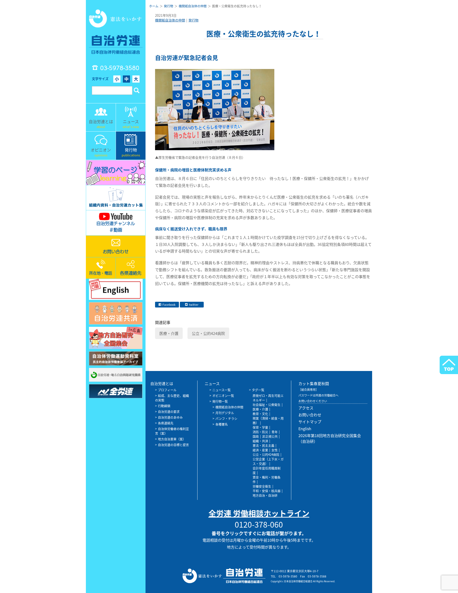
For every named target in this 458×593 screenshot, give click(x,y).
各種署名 (221, 424)
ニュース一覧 (221, 389)
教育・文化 (260, 413)
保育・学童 (260, 427)
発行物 (193, 20)
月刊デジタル (224, 412)
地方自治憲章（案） (172, 439)
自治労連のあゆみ (170, 417)
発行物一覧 (220, 401)
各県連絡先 (165, 423)
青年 (274, 431)
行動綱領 (164, 405)
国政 (256, 436)
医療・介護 (168, 333)
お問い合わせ (309, 415)
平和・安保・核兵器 (267, 490)
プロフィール (167, 389)
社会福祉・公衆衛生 (267, 404)
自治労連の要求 (169, 411)
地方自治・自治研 (265, 495)
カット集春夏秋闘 (313, 383)
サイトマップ (309, 421)
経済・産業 (260, 450)
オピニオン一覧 (223, 395)
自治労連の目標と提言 (173, 444)
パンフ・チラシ (226, 418)
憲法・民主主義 (263, 445)
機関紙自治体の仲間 (170, 20)
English (304, 428)
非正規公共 (270, 436)
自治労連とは (161, 383)
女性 (274, 450)
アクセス (305, 408)
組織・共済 (260, 441)
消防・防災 (260, 431)
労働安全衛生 (262, 486)
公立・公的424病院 (208, 333)
